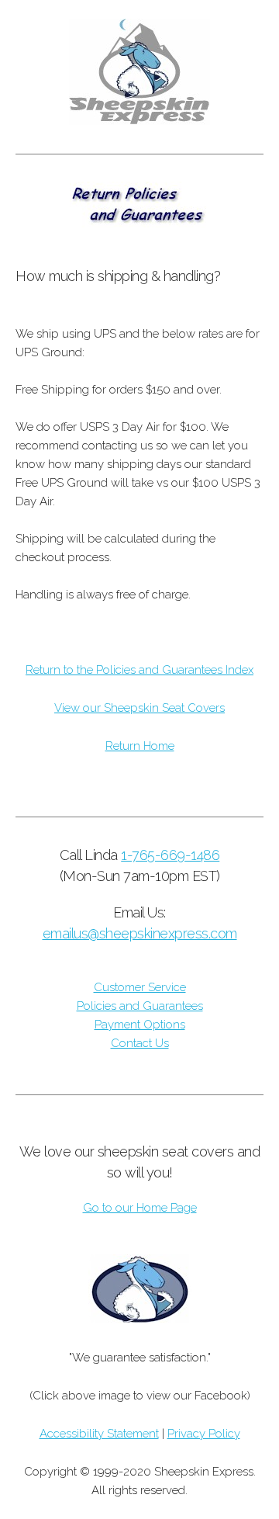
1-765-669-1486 (170, 855)
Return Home (139, 746)
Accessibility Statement (99, 1434)
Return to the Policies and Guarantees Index (139, 670)
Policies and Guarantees (140, 1006)
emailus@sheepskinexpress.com (140, 933)
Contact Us (140, 1043)
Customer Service (140, 987)
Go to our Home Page (140, 1208)
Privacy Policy (203, 1434)
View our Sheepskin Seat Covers (139, 708)
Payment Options (140, 1025)
